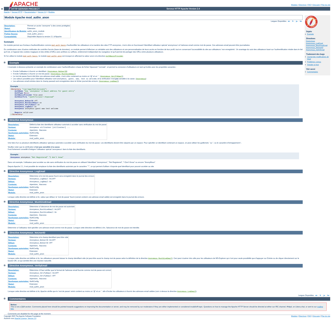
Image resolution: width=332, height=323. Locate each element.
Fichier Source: (11, 34)
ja (296, 21)
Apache (7, 12)
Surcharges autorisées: (18, 133)
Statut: (7, 28)
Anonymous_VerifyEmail (315, 50)
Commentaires (312, 72)
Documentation (30, 12)
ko (300, 21)
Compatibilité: (10, 37)
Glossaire (316, 5)
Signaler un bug (313, 65)
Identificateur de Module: (15, 31)
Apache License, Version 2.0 (25, 318)
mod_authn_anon (54, 56)
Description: (9, 26)
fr (293, 21)
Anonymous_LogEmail (314, 43)
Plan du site (325, 5)
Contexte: (12, 130)
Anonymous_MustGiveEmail (316, 45)
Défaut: (11, 181)
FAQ (309, 5)
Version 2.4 (42, 12)
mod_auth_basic (58, 45)
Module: (12, 138)
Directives (302, 5)
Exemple (310, 34)
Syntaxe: (12, 127)
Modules (294, 5)
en (288, 21)
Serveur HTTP (17, 12)
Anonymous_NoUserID (314, 48)
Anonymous (310, 41)
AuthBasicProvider (114, 56)
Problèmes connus (314, 62)
